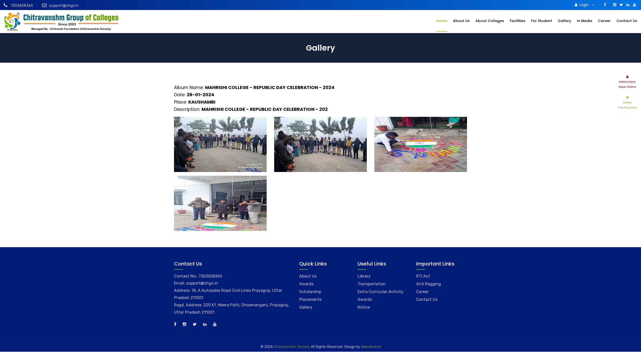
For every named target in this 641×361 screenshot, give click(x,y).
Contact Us (626, 20)
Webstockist (371, 347)
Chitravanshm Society (291, 347)
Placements (310, 299)
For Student (541, 20)
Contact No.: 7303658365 (198, 276)
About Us (461, 20)
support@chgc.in (63, 5)
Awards (306, 284)
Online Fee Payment (627, 105)
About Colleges (489, 20)
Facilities (517, 20)
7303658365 (21, 5)
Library (364, 276)
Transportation (372, 284)
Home (441, 20)
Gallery (564, 20)
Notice (364, 307)
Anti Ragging (428, 284)
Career (604, 20)
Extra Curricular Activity (380, 291)
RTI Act (423, 276)
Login (585, 4)
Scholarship (310, 291)
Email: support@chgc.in (196, 283)
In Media (584, 20)
